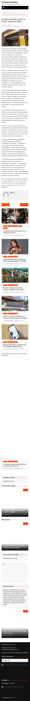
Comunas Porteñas (9, 2)
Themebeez (14, 697)
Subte (20, 226)
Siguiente (23, 204)
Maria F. (5, 25)
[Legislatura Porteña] (8, 481)
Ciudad (5, 226)
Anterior (6, 204)
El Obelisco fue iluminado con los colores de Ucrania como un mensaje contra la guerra (14, 631)
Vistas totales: (5, 683)
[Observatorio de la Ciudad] (10, 558)
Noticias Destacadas (15, 26)
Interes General (6, 26)
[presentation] (24, 490)
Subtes (5, 228)
